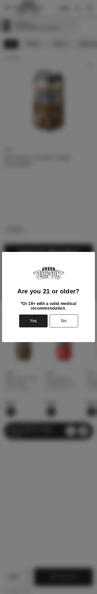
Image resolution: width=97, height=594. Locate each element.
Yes (33, 321)
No (63, 321)
